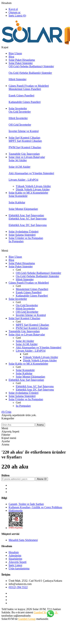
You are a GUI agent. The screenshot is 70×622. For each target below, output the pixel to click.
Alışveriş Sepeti (17, 562)
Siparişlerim (15, 558)
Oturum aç (15, 12)
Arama (40, 424)
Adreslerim (15, 555)
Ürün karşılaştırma (19, 568)
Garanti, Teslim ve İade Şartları (26, 504)
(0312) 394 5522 (18, 587)
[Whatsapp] (50, 614)
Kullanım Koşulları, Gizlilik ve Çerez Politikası (35, 507)
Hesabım (6, 2)
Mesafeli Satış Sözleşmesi (23, 540)
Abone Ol (41, 479)
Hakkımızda (15, 510)
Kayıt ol (13, 9)
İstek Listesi (15, 565)
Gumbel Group (27, 618)
